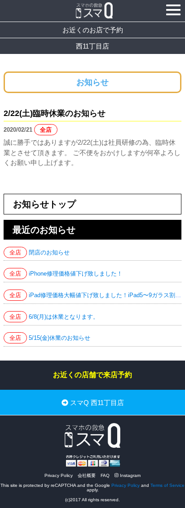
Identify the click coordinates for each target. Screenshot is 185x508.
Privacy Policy (58, 475)
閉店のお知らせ (49, 252)
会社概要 (87, 475)
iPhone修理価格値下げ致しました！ (76, 273)
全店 (46, 129)
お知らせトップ (44, 204)
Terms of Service (167, 485)
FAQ (105, 475)
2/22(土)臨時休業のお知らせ (55, 113)
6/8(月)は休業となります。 (64, 316)
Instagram (130, 475)
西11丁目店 (92, 46)
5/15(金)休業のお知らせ (59, 337)
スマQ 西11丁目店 (96, 402)
